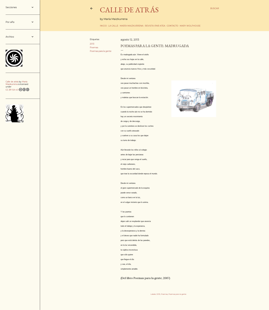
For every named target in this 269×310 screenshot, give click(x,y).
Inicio (103, 26)
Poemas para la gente (100, 51)
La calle (113, 26)
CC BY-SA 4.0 (12, 90)
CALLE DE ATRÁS (129, 9)
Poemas (94, 47)
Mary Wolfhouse (190, 26)
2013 (92, 44)
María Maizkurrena (131, 26)
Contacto (172, 26)
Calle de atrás (12, 81)
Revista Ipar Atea (155, 26)
